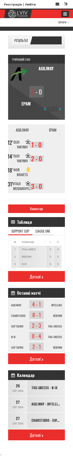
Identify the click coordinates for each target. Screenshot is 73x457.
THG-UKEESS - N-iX (44, 387)
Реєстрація (13, 4)
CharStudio (18, 315)
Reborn (57, 315)
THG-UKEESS (55, 326)
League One (42, 231)
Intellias (56, 305)
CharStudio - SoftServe (49, 420)
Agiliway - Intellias (46, 404)
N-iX (13, 337)
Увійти (30, 4)
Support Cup (20, 231)
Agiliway (16, 305)
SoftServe (17, 326)
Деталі (35, 277)
